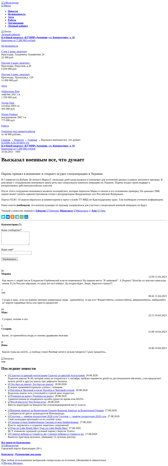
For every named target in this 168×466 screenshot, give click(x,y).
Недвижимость (9, 46)
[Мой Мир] (26, 217)
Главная (5, 139)
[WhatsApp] (22, 217)
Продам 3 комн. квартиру (15, 74)
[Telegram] (17, 217)
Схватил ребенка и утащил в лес (66, 434)
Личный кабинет (10, 34)
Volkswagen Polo (10, 91)
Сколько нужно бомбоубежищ (61, 422)
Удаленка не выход (42, 396)
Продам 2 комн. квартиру (15, 63)
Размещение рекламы (28, 454)
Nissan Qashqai (9, 114)
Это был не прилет (42, 384)
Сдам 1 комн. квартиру (14, 51)
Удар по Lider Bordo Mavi (53, 428)
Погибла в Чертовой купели (58, 390)
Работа (5, 125)
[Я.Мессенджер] (3, 217)
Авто (4, 85)
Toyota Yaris (7, 102)
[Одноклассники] (12, 217)
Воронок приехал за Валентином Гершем (80, 410)
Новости (19, 139)
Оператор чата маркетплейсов (18, 131)
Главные (32, 139)
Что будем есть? (38, 402)
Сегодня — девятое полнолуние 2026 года (82, 416)
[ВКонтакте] (8, 217)
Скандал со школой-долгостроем (66, 375)
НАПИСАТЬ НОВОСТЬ (15, 142)
